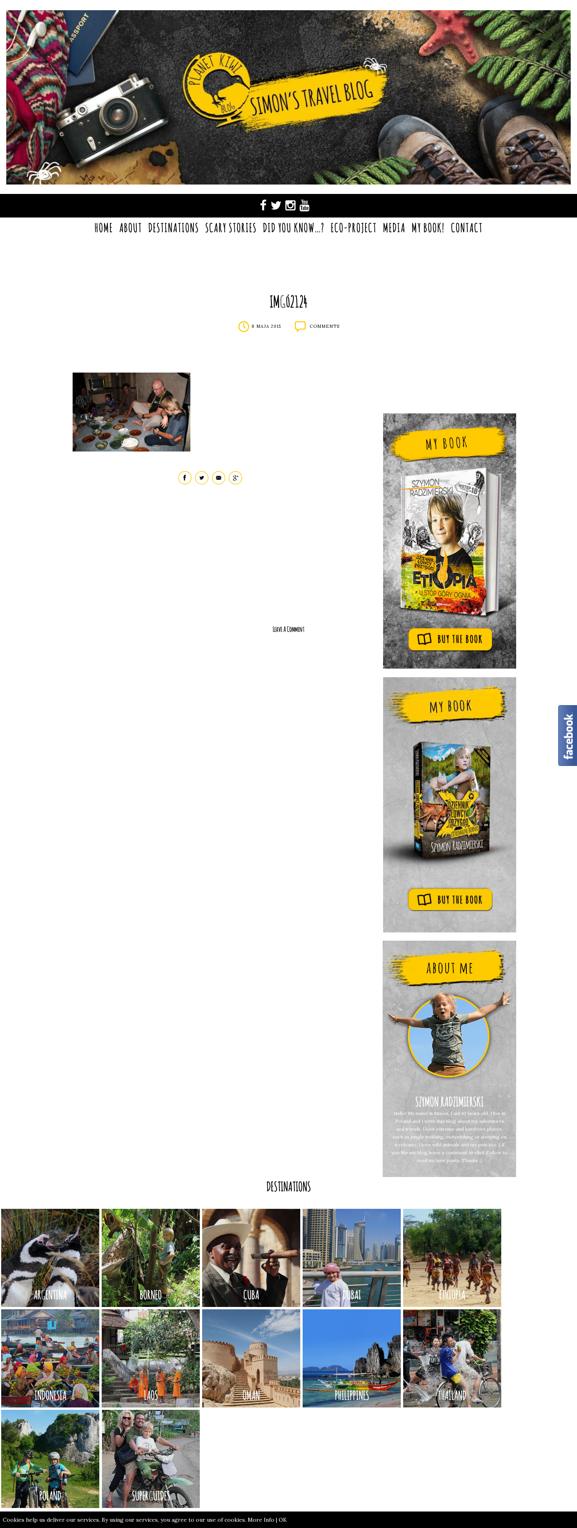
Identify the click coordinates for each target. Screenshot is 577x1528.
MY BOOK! (428, 227)
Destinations (173, 227)
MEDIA (394, 227)
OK (283, 1519)
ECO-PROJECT (354, 227)
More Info (261, 1519)
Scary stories (231, 227)
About (130, 227)
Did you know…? (294, 227)
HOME (104, 227)
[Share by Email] (218, 483)
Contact (467, 227)
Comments (325, 326)
